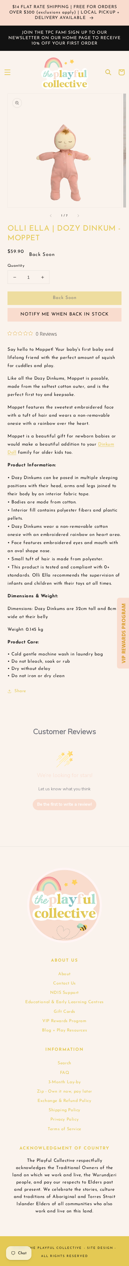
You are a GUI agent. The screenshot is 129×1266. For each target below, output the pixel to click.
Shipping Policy (64, 1110)
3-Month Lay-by (64, 1082)
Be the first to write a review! (64, 804)
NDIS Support (64, 993)
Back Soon (64, 298)
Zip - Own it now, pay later (64, 1091)
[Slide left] (51, 215)
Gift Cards (64, 1011)
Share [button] (20, 691)
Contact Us (64, 983)
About (64, 974)
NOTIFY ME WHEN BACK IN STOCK (64, 314)
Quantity (16, 266)
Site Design (100, 1248)
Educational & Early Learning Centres (64, 1002)
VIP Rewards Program (64, 1021)
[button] (7, 72)
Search (64, 1063)
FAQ (64, 1073)
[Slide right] (78, 215)
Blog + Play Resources (64, 1030)
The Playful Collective (55, 1248)
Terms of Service (64, 1129)
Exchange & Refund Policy (64, 1101)
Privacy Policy (64, 1119)
